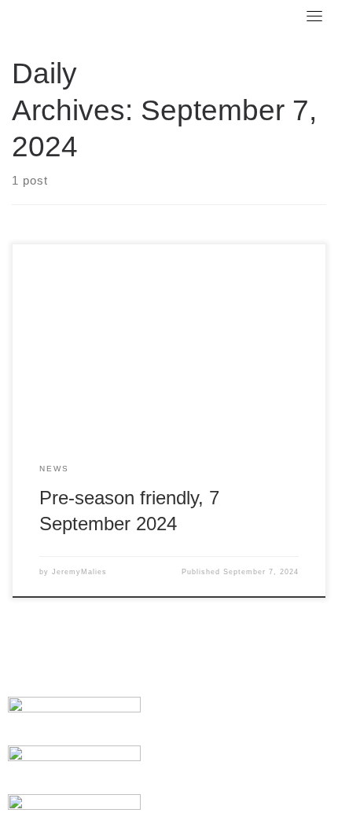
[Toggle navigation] (314, 15)
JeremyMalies (79, 572)
